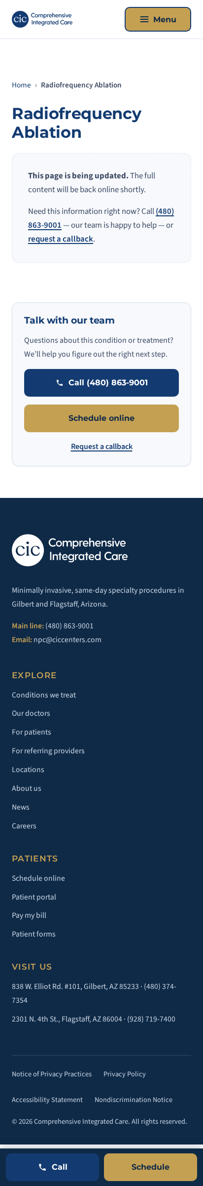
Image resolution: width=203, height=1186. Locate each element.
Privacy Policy (124, 1074)
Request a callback (102, 446)
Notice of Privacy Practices (52, 1074)
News (21, 807)
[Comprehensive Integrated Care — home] (42, 19)
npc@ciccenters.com (68, 639)
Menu (164, 19)
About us (26, 788)
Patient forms (34, 934)
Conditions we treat (44, 695)
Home (21, 85)
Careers (24, 825)
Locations (28, 769)
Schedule (150, 1167)
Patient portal (34, 897)
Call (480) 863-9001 (108, 382)
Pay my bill (29, 915)
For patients (31, 732)
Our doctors (31, 713)
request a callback (60, 239)
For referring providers (48, 750)
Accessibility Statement (47, 1100)
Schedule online (101, 418)
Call (60, 1167)
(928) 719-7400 (151, 1019)
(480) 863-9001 (69, 625)
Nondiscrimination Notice (133, 1100)
